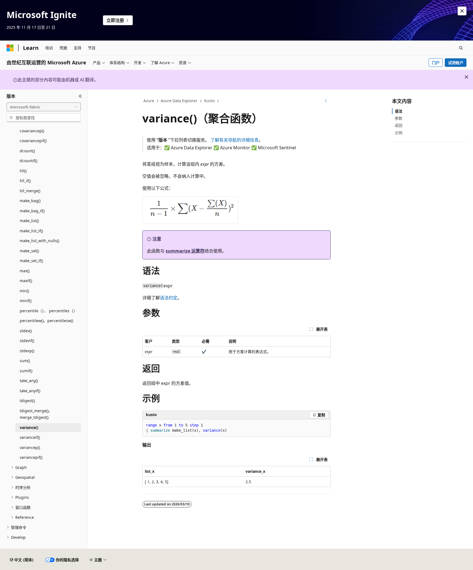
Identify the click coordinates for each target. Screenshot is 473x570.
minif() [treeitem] (25, 300)
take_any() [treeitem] (29, 380)
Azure (148, 100)
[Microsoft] (10, 47)
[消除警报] (462, 11)
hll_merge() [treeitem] (30, 190)
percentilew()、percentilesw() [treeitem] (46, 320)
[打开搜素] (460, 48)
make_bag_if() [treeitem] (32, 210)
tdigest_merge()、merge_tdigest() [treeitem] (36, 414)
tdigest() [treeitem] (27, 400)
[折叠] (80, 96)
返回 (398, 125)
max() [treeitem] (25, 270)
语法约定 (168, 298)
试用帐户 (455, 62)
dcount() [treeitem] (27, 150)
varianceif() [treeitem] (30, 437)
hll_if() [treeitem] (25, 180)
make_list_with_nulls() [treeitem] (39, 240)
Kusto (209, 100)
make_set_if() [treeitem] (31, 260)
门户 (436, 62)
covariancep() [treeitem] (32, 130)
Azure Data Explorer (179, 100)
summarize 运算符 (185, 251)
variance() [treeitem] (29, 427)
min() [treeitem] (24, 290)
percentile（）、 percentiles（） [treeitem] (48, 310)
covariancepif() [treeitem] (33, 140)
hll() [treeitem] (23, 170)
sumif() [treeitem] (26, 370)
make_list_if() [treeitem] (31, 230)
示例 (398, 132)
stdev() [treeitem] (26, 330)
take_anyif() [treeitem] (30, 390)
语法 (398, 111)
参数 (398, 118)
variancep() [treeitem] (30, 447)
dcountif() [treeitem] (28, 160)
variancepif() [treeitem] (31, 457)
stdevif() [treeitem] (27, 340)
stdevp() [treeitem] (27, 350)
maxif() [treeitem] (26, 280)
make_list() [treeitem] (29, 220)
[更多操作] (326, 101)
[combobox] (44, 106)
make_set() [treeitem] (29, 250)
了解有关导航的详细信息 (234, 140)
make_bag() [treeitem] (30, 200)
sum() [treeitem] (25, 360)
